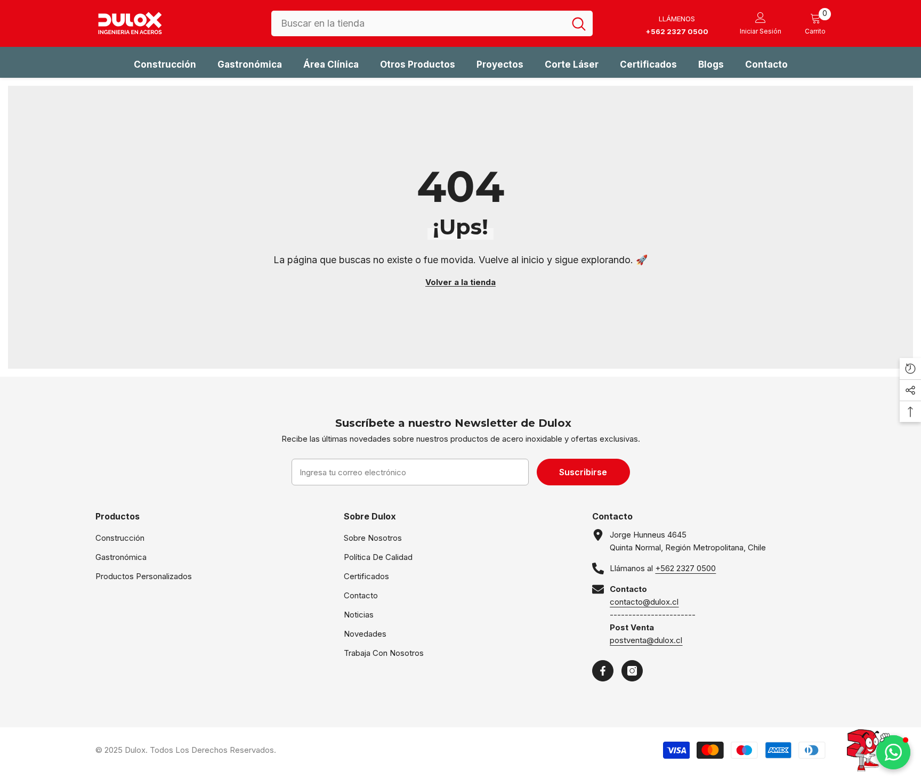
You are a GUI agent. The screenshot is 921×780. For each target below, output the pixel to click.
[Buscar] (432, 23)
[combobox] (418, 23)
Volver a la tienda (460, 282)
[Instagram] (632, 670)
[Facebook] (602, 670)
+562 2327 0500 (685, 568)
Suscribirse (583, 472)
